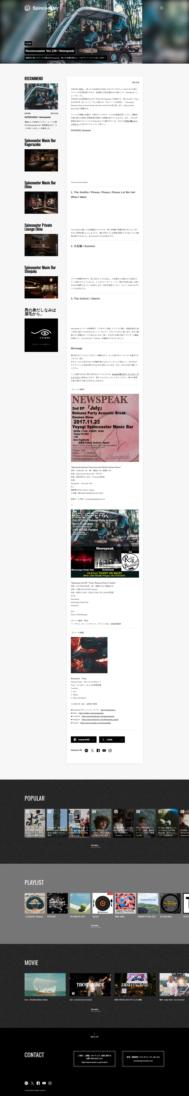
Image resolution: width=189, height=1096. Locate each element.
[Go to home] (41, 7)
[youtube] (104, 752)
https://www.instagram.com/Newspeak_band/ (100, 719)
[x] (92, 752)
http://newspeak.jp (108, 710)
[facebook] (98, 752)
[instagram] (110, 752)
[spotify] (86, 752)
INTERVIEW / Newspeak (81, 130)
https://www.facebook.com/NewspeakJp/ (98, 716)
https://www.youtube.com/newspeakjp (95, 723)
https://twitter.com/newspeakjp (91, 713)
